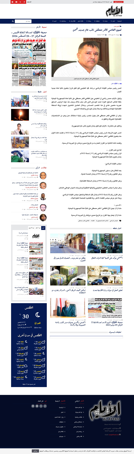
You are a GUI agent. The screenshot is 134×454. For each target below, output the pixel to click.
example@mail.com (114, 435)
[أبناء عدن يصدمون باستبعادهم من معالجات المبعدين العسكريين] (20, 101)
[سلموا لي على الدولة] (36, 236)
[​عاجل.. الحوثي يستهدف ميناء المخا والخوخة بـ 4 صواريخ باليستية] (20, 115)
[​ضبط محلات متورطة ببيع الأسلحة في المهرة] (20, 142)
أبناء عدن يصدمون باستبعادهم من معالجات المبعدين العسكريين (39, 97)
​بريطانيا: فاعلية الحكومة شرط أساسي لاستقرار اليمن (39, 125)
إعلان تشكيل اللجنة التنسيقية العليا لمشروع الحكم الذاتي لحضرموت (21, 290)
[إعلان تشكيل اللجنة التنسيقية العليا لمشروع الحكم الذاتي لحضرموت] (36, 291)
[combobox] (23, 21)
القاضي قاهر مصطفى (83, 221)
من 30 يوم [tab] (31, 228)
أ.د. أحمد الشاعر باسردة (32, 187)
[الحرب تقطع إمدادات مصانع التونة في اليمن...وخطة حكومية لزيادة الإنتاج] (36, 278)
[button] (119, 21)
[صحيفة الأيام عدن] (114, 11)
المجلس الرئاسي (114, 221)
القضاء (92, 221)
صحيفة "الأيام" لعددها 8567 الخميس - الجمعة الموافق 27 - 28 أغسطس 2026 (29, 34)
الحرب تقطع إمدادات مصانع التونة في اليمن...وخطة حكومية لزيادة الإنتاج (21, 275)
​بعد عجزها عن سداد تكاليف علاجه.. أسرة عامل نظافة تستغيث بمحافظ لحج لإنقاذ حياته (39, 153)
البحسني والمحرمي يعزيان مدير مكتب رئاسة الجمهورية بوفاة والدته (70, 323)
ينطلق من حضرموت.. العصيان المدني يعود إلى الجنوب (69, 259)
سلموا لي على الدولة (23, 233)
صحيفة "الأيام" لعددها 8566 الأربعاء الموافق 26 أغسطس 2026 (22, 245)
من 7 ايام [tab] (38, 228)
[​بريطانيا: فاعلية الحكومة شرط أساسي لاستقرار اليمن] (20, 129)
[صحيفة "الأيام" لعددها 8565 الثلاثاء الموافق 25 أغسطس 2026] (36, 263)
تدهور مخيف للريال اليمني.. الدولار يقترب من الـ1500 (68, 291)
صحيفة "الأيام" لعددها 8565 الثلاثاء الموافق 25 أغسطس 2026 (22, 260)
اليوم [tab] (43, 228)
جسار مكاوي (34, 175)
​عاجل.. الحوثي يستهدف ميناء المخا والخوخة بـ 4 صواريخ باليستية (40, 111)
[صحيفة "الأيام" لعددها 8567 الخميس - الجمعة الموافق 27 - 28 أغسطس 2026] (29, 62)
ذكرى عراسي (34, 217)
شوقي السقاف (34, 198)
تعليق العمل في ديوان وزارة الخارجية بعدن (108, 290)
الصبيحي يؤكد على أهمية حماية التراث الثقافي (107, 258)
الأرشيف (29, 2)
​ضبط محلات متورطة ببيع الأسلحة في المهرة (39, 138)
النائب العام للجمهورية (102, 221)
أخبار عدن (116, 26)
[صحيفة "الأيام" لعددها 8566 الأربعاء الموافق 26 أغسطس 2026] (36, 248)
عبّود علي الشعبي (33, 207)
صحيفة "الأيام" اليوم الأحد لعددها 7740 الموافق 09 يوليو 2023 (107, 323)
